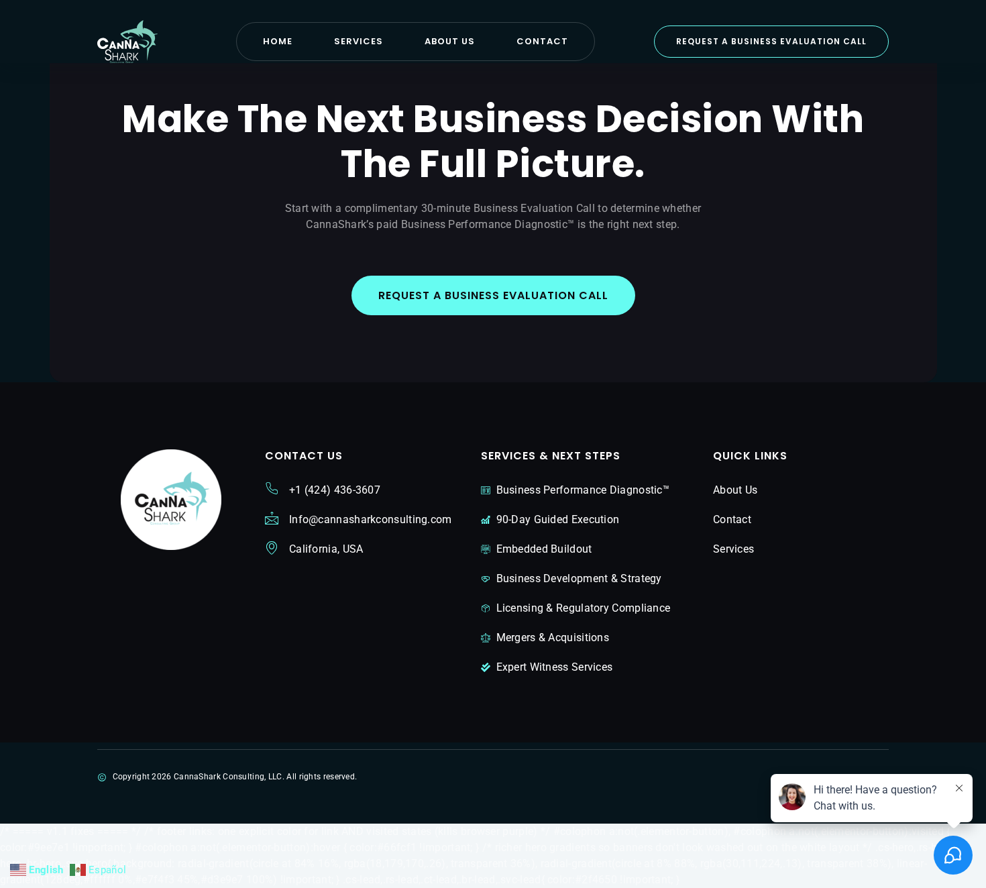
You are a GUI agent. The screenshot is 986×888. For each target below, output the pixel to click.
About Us (450, 41)
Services (358, 41)
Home (277, 41)
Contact (542, 41)
